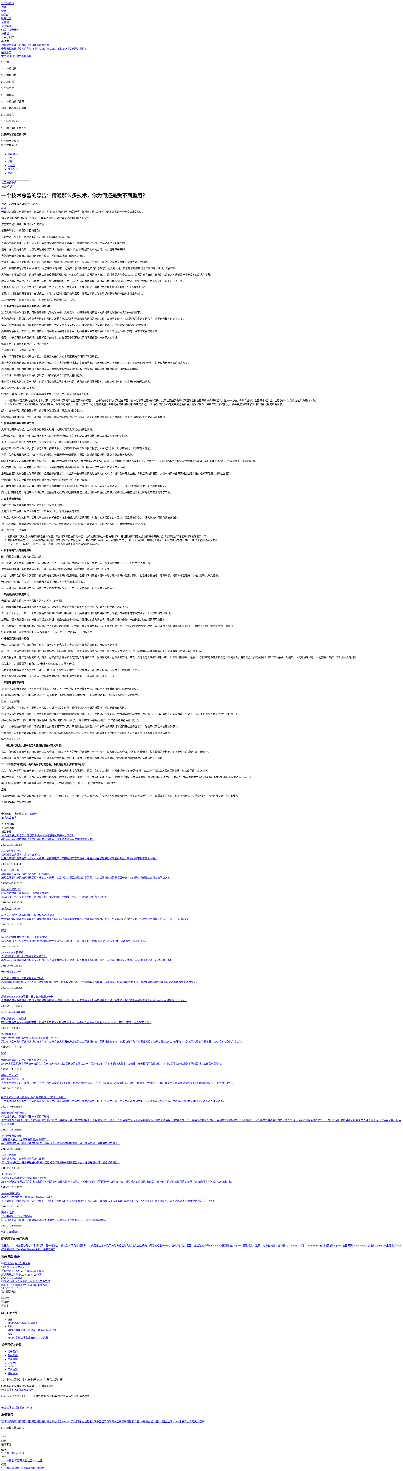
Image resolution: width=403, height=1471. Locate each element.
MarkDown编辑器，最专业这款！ (28, 996)
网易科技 (26, 1421)
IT (17, 1075)
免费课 (5, 22)
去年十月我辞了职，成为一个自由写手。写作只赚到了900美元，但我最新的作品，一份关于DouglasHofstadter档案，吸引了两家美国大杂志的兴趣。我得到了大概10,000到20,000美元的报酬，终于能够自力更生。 (117, 1083)
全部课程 (6, 48)
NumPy (5, 952)
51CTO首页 (7, 3)
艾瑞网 (75, 1421)
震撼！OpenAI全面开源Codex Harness (347, 1245)
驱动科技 (47, 1421)
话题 (10, 161)
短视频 (27, 45)
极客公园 (134, 1421)
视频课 (5, 45)
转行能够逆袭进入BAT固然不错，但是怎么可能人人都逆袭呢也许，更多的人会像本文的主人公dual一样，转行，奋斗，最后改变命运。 (76, 1022)
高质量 (5, 851)
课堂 (18, 56)
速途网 (92, 1421)
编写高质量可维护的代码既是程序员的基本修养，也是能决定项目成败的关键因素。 (47, 839)
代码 (18, 851)
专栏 (23, 56)
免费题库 (82, 48)
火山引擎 (199, 1421)
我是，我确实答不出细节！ (27, 893)
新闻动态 (13, 1355)
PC (7, 1212)
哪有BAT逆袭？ (15, 1018)
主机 (11, 1212)
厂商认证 (49, 48)
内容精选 (13, 154)
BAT (3, 1034)
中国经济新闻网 (105, 1421)
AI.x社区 (53, 1330)
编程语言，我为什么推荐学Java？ (24, 1060)
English (11, 1366)
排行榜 (20, 45)
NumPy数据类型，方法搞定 (24, 937)
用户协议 (13, 1369)
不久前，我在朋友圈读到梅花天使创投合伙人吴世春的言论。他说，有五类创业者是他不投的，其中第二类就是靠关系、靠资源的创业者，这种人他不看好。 (88, 960)
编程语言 (6, 1075)
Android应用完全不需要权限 (24, 1178)
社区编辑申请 (8, 182)
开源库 (20, 952)
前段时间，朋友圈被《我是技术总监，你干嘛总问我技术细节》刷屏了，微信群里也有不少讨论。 (55, 897)
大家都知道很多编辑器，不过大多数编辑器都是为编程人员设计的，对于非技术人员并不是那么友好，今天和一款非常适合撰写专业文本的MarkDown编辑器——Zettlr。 (94, 1000)
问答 (13, 56)
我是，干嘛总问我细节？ (24, 1158)
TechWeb (66, 1421)
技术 (3, 817)
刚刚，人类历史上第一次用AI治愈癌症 (102, 1245)
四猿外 (34, 813)
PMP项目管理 (69, 48)
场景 (13, 1155)
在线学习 (6, 52)
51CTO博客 (14, 1330)
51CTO (11, 1322)
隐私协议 (13, 1373)
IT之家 (117, 1421)
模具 (8, 1034)
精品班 (5, 14)
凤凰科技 (36, 1421)
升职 (8, 870)
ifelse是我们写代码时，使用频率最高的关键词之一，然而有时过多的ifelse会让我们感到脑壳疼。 (54, 1220)
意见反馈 (13, 1363)
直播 (28, 56)
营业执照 (6, 1407)
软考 (21, 48)
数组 (15, 1231)
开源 (3, 930)
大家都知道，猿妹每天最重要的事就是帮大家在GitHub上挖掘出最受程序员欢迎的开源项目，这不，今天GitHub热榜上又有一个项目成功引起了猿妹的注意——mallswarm (94, 919)
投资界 (183, 1421)
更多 (17, 1256)
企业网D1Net (172, 1421)
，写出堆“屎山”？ (26, 874)
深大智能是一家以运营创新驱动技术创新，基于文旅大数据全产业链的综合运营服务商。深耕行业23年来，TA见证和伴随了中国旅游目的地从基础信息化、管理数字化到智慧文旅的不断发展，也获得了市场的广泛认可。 (122, 1041)
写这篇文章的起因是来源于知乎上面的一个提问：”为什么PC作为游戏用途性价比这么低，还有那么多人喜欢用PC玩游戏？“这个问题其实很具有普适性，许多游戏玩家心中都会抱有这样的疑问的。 (109, 1201)
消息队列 (22, 1112)
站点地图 (13, 1359)
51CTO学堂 (14, 1337)
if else (9, 1231)
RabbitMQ (6, 1112)
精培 (22, 1337)
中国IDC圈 (159, 1421)
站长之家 (84, 1421)
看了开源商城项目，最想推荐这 (30, 915)
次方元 (190, 1421)
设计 (13, 1034)
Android (5, 1193)
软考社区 (6, 18)
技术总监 (6, 908)
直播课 (35, 45)
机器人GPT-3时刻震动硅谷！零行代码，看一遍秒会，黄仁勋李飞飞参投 (41, 1245)
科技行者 (57, 1421)
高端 (3, 1212)
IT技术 (58, 48)
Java (13, 908)
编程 (23, 1012)
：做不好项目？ (37, 835)
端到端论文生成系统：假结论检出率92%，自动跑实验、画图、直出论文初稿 (166, 1245)
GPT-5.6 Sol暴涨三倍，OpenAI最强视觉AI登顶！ (236, 1245)
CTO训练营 (41, 1337)
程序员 (15, 870)
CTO (14, 1174)
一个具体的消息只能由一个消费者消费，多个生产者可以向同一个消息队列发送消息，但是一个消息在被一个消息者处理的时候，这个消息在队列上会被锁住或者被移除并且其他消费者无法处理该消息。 (113, 1101)
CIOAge (19, 1322)
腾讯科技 (16, 1421)
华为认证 (39, 48)
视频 (10, 158)
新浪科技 (6, 1421)
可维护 (12, 851)
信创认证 (29, 48)
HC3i (26, 1322)
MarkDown (7, 1012)
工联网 (125, 1421)
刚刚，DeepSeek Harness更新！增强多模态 (32, 1249)
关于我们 (13, 1351)
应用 (12, 1193)
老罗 (3, 971)
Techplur (33, 1322)
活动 (10, 173)
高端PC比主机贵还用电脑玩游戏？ (27, 1197)
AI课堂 (5, 33)
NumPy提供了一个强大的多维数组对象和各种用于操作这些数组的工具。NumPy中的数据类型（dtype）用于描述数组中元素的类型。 (74, 941)
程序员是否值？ (13, 1079)
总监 (8, 817)
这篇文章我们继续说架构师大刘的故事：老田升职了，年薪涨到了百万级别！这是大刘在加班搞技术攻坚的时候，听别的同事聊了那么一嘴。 (79, 858)
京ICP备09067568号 (23, 1389)
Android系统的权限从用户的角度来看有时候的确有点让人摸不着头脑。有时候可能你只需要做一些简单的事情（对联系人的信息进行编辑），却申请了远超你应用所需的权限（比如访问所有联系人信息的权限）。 (117, 1181)
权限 (17, 1193)
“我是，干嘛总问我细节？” (25, 1139)
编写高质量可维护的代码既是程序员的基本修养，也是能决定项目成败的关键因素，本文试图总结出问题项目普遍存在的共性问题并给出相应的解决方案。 (87, 877)
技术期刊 (13, 169)
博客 (3, 7)
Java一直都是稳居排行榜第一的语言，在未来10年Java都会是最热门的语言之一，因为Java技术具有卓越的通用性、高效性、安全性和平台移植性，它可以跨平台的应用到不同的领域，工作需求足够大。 (112, 1063)
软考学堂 (44, 45)
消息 (14, 1112)
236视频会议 (146, 1421)
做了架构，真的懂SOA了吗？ (22, 978)
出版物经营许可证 (22, 1407)
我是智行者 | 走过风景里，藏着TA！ (30, 1038)
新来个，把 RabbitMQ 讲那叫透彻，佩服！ (33, 1097)
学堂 (3, 11)
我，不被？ (21, 854)
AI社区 (11, 165)
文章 (3, 56)
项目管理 (16, 1135)
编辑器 (16, 1012)
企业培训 (6, 26)
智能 (3, 1053)
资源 (8, 56)
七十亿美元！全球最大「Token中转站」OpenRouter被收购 (295, 1245)
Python (12, 952)
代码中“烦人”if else (16, 1216)
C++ (18, 908)
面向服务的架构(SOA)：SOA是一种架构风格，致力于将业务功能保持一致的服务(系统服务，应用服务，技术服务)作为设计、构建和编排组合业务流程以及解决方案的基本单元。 (100, 982)
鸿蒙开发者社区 (10, 29)
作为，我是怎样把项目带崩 (25, 1116)
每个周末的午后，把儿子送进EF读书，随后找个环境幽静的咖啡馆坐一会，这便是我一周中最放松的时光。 (60, 1143)
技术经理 (6, 1135)
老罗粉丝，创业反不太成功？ (24, 956)
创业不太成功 (13, 971)
